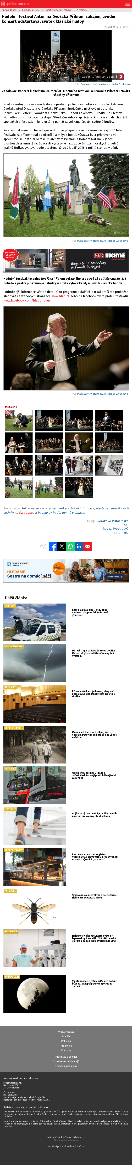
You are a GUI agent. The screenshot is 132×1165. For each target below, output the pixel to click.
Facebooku (26, 513)
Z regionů (81, 10)
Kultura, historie (31, 10)
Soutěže (66, 1036)
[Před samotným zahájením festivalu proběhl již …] (66, 196)
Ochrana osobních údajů (66, 1061)
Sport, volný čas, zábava (58, 10)
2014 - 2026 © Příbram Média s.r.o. (66, 1138)
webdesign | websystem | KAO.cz (66, 1146)
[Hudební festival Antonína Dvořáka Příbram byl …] (66, 349)
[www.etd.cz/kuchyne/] (66, 261)
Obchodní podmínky (66, 1066)
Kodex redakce (66, 1031)
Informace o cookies (66, 1056)
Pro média (66, 1045)
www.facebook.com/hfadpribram (27, 300)
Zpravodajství (9, 10)
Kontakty (66, 1050)
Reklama (66, 1041)
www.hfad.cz (60, 296)
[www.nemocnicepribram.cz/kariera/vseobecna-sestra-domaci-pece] (66, 571)
